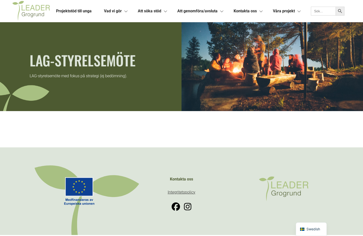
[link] (31, 11)
